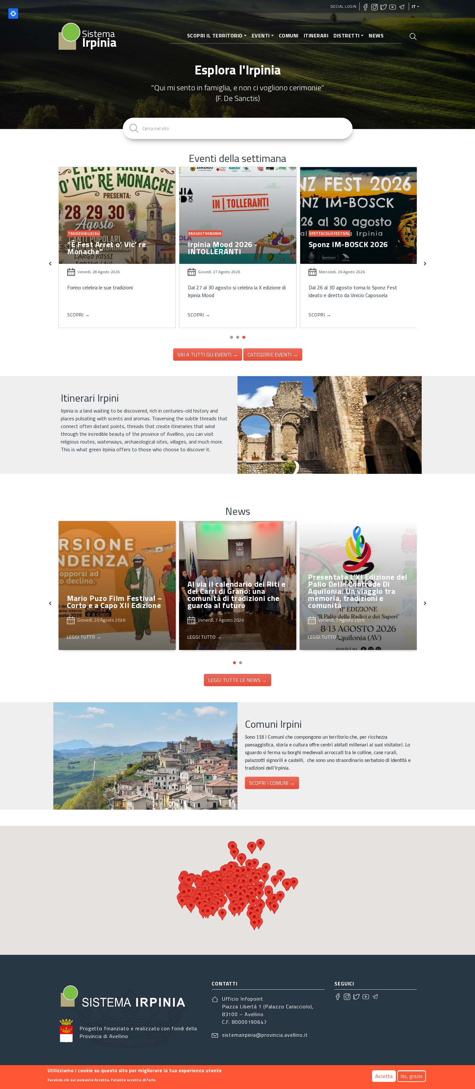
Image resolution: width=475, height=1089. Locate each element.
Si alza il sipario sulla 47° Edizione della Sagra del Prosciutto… (112, 251)
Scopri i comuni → (272, 783)
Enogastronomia (84, 233)
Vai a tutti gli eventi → (207, 354)
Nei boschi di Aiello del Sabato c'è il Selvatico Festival (348, 251)
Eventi (261, 35)
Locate (13, 13)
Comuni (289, 35)
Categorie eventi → (273, 354)
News (376, 35)
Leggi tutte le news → (237, 680)
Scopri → (78, 314)
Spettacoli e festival (329, 233)
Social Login (344, 6)
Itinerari (316, 35)
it (414, 6)
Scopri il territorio (215, 35)
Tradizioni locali (204, 233)
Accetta (384, 1076)
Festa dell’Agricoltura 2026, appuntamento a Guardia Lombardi (237, 251)
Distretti (346, 35)
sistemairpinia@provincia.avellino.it (265, 1035)
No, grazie (411, 1076)
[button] (231, 337)
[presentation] (50, 262)
